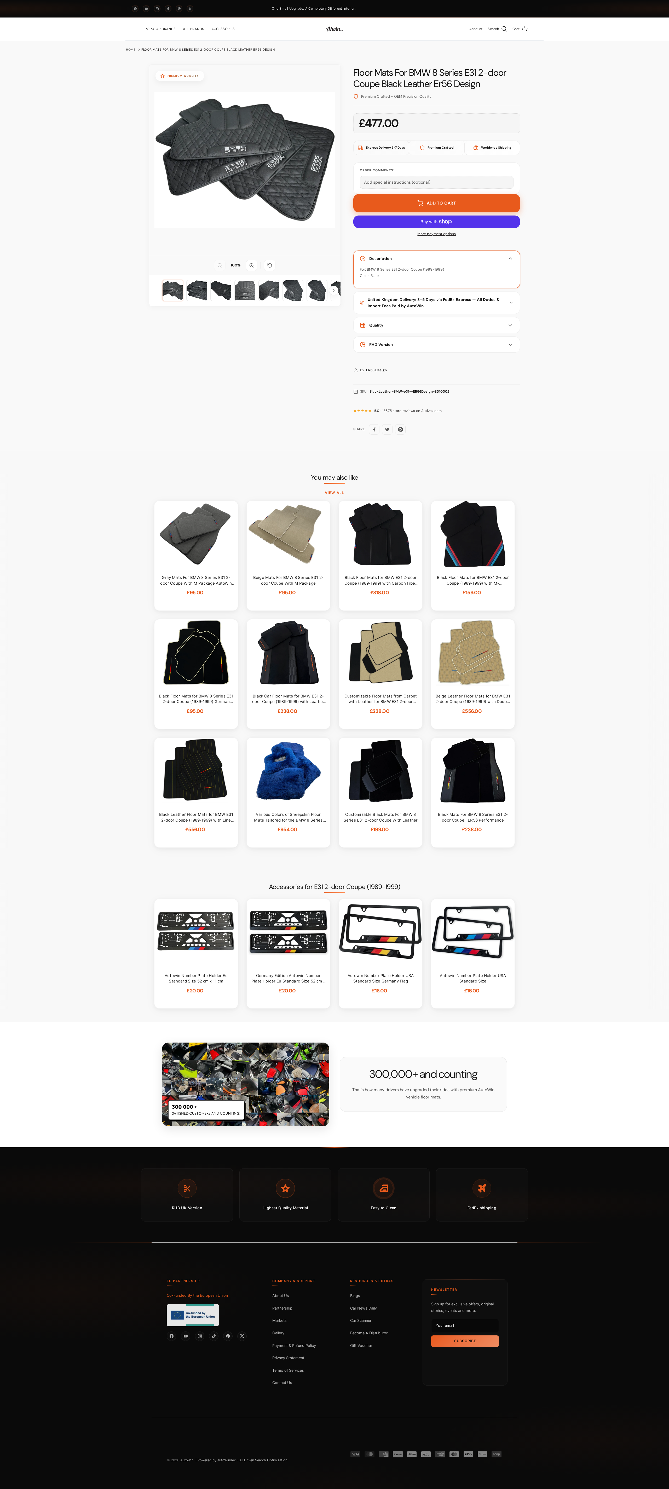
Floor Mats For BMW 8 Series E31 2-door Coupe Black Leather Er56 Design (208, 50)
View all (334, 493)
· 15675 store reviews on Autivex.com (408, 411)
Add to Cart (441, 203)
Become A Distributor (369, 1333)
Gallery (278, 1333)
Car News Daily (363, 1308)
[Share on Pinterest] (400, 429)
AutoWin (186, 1460)
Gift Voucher (361, 1345)
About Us (280, 1295)
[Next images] (333, 290)
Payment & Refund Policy (294, 1345)
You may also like (334, 477)
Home (131, 50)
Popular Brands (160, 29)
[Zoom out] (220, 265)
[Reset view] (269, 265)
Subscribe (465, 1341)
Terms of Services (288, 1370)
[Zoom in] (251, 265)
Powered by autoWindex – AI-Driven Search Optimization (242, 1460)
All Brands (193, 29)
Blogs (355, 1295)
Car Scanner (360, 1320)
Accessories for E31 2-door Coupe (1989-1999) (334, 887)
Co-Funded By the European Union (197, 1295)
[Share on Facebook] (374, 429)
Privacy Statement (288, 1358)
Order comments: (377, 170)
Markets (279, 1320)
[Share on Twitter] (387, 429)
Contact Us (282, 1382)
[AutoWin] (334, 29)
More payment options (436, 234)
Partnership (282, 1308)
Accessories (223, 29)
